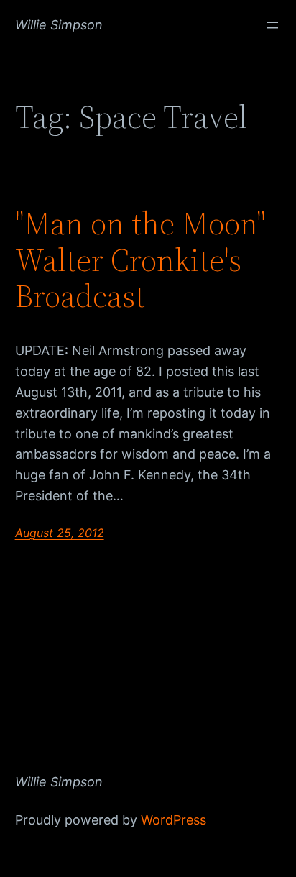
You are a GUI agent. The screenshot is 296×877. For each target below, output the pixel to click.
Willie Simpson (59, 24)
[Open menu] (272, 25)
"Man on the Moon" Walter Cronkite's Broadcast (140, 260)
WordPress (173, 819)
